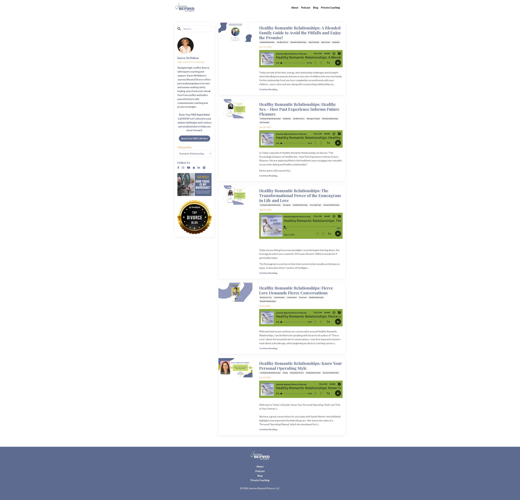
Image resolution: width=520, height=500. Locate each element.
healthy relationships (267, 42)
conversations (292, 297)
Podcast (305, 7)
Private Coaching (330, 7)
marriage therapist (313, 118)
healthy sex (287, 118)
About (294, 7)
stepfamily (335, 42)
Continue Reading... (269, 89)
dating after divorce (297, 373)
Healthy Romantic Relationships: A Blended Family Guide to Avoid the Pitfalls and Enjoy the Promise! (300, 32)
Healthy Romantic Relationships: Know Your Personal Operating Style (300, 366)
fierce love (303, 297)
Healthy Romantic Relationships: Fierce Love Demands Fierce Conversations (296, 290)
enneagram (287, 205)
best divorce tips (266, 297)
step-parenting (314, 42)
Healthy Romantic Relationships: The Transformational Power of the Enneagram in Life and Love (300, 195)
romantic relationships (298, 42)
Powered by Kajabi (260, 493)
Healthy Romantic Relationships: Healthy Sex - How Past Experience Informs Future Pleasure (299, 109)
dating (285, 373)
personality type (315, 205)
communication (279, 297)
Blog (315, 7)
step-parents (325, 42)
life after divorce (282, 42)
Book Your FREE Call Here (194, 138)
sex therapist (264, 122)
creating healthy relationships (270, 118)
